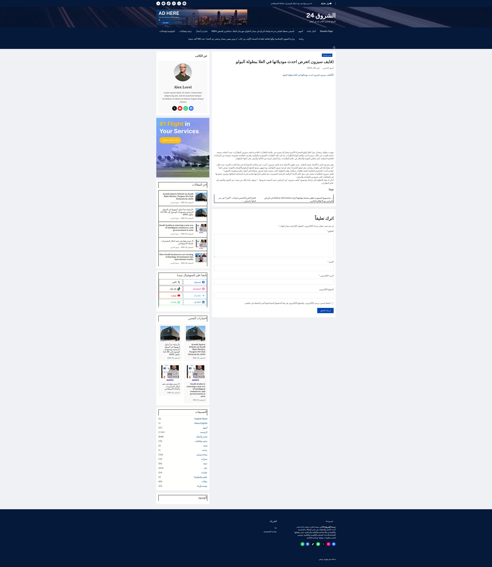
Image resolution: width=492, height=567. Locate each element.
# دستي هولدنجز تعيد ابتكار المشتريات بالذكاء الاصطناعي (177, 242)
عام (205, 468)
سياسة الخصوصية (270, 531)
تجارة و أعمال (201, 31)
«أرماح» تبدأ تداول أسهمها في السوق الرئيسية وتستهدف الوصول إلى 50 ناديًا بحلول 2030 (177, 212)
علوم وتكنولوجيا (200, 477)
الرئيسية (203, 432)
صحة (205, 463)
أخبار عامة (311, 31)
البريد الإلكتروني (326, 275)
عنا (276, 528)
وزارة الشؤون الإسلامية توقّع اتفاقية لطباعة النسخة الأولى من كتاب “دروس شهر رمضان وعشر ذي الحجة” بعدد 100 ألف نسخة (241, 39)
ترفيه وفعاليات (185, 31)
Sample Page (326, 31)
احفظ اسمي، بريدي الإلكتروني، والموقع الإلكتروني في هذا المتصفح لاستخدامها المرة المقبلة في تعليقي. (287, 303)
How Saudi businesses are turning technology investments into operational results (278, 3)
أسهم (300, 31)
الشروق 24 (321, 15)
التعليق (330, 231)
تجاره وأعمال (327, 55)
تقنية (205, 445)
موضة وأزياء (202, 486)
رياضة (301, 39)
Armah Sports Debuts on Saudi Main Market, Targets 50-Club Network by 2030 (178, 196)
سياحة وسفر (202, 454)
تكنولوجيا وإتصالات (167, 31)
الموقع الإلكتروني (326, 289)
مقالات (204, 481)
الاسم (331, 262)
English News (200, 419)
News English (200, 423)
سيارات (204, 459)
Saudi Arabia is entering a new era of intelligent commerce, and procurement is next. (176, 227)
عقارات (204, 472)
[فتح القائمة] (334, 47)
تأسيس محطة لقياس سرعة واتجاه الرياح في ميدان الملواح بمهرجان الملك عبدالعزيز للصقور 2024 (253, 31)
